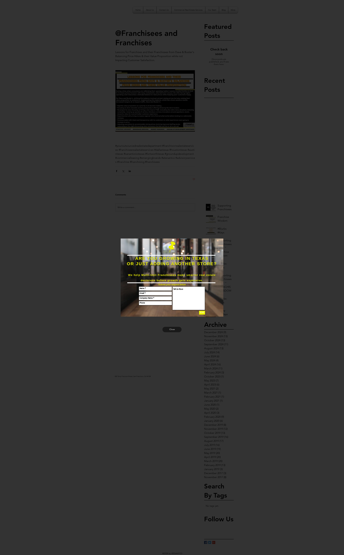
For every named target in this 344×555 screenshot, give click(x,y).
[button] (172, 329)
